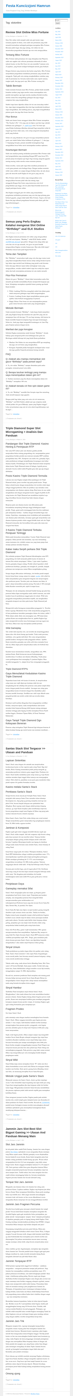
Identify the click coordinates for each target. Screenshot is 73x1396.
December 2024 (59, 83)
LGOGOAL (46, 1102)
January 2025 (58, 80)
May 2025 (57, 69)
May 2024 (57, 103)
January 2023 (58, 149)
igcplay (38, 576)
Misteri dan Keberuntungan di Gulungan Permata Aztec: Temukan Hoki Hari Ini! (60, 213)
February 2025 (59, 77)
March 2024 (58, 109)
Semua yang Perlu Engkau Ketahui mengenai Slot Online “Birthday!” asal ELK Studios (25, 225)
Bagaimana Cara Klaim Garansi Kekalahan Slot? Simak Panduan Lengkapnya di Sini (61, 196)
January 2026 (58, 46)
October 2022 (58, 158)
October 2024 (58, 89)
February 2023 (59, 146)
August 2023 (58, 129)
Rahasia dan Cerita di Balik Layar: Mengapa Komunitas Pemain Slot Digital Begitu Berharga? (61, 224)
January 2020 (58, 175)
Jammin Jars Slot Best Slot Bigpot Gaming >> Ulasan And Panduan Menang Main (25, 1132)
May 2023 (57, 138)
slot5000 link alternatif (13, 242)
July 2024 (57, 97)
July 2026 (57, 31)
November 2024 (59, 86)
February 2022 (59, 172)
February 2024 (59, 112)
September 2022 (59, 161)
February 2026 (59, 43)
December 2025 (59, 49)
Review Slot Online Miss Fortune (27, 32)
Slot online (58, 256)
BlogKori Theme (35, 1394)
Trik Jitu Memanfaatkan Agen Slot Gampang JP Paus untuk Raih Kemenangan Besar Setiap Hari (61, 186)
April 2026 (58, 37)
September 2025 (59, 57)
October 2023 (58, 123)
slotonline (16, 207)
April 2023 (58, 140)
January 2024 (58, 115)
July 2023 (57, 132)
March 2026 (58, 40)
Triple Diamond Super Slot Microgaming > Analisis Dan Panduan (24, 432)
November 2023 (59, 120)
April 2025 (58, 72)
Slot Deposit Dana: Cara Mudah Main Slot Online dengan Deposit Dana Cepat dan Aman (61, 204)
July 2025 (57, 63)
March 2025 (58, 74)
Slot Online (14, 1152)
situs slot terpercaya (60, 236)
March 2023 (58, 143)
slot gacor (57, 240)
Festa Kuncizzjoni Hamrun (28, 6)
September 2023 (59, 126)
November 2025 (59, 51)
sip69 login (28, 125)
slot (56, 243)
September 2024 (59, 92)
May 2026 (57, 34)
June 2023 (57, 135)
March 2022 (58, 169)
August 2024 (58, 95)
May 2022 (57, 163)
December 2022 (59, 152)
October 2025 (58, 54)
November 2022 (59, 155)
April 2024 (58, 106)
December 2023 (59, 118)
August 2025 (58, 60)
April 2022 (58, 166)
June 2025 (57, 66)
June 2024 (57, 100)
